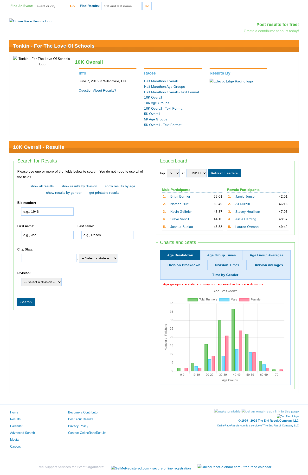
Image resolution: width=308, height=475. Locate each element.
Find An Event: (22, 6)
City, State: (25, 249)
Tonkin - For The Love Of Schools (54, 46)
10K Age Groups (156, 103)
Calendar (16, 426)
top (162, 173)
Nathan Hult (179, 204)
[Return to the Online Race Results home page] (30, 21)
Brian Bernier (180, 196)
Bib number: (26, 203)
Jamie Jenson (246, 196)
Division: (24, 273)
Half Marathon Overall (161, 81)
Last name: (85, 226)
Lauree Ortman (247, 227)
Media (14, 439)
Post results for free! (278, 24)
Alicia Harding (245, 219)
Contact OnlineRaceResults (87, 433)
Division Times (227, 265)
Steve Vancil (179, 219)
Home (14, 412)
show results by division (79, 186)
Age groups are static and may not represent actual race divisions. (213, 284)
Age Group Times (221, 255)
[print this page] (227, 411)
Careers (15, 446)
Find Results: (90, 6)
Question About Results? (97, 90)
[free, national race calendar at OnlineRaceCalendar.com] (234, 467)
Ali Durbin (242, 204)
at (183, 173)
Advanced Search (22, 433)
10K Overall (153, 97)
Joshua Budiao (181, 227)
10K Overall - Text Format (163, 108)
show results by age (120, 186)
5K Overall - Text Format (162, 125)
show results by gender (64, 192)
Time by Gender (225, 275)
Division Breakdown (183, 265)
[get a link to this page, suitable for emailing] (270, 411)
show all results (42, 186)
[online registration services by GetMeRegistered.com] (151, 467)
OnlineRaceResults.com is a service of (258, 425)
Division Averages (268, 265)
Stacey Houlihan (247, 211)
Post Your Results (80, 419)
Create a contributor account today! (271, 31)
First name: (25, 226)
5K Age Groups (155, 119)
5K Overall (152, 114)
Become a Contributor (83, 412)
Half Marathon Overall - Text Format (171, 92)
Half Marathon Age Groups (164, 86)
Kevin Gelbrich (181, 211)
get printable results (104, 192)
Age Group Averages (266, 255)
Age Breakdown (180, 255)
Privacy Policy (78, 426)
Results (15, 419)
